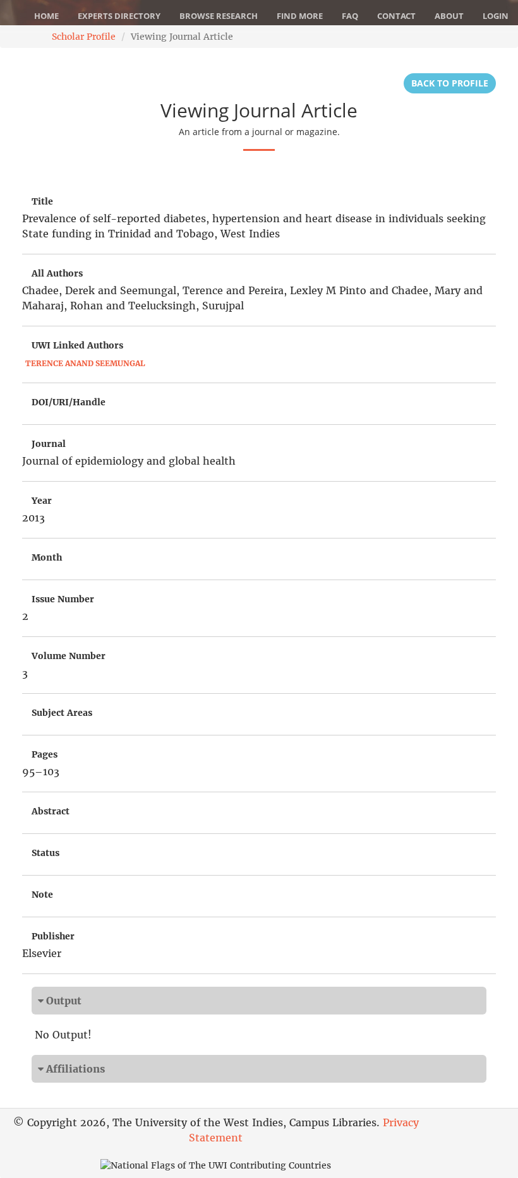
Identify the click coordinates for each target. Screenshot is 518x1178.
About (449, 15)
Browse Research (218, 15)
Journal (49, 443)
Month (47, 557)
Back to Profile (449, 83)
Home (46, 15)
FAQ (350, 15)
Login (496, 15)
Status (45, 853)
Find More (300, 15)
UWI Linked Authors (77, 345)
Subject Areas (62, 712)
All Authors (57, 273)
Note (42, 894)
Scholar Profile (84, 36)
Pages (44, 754)
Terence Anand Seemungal (85, 363)
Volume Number (68, 656)
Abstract (50, 811)
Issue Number (63, 599)
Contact (396, 15)
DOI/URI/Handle (68, 402)
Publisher (53, 936)
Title (42, 201)
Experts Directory (119, 15)
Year (42, 500)
